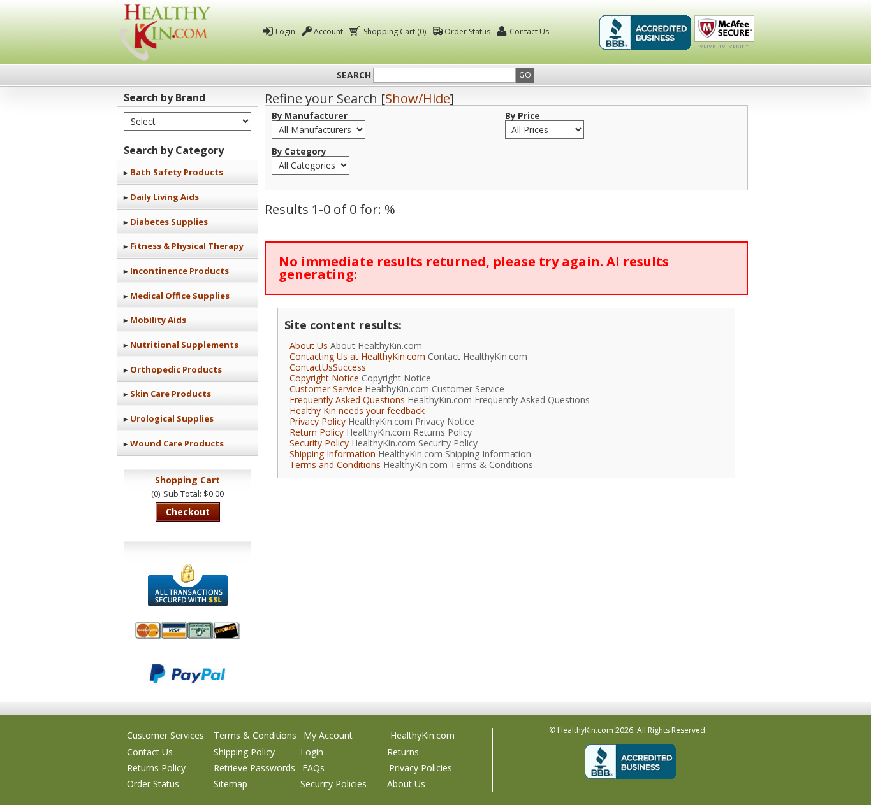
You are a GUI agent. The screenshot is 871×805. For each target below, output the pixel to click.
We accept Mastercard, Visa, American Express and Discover (187, 630)
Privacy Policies (420, 768)
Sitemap (230, 784)
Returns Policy (156, 768)
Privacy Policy (317, 421)
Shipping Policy (244, 752)
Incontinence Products (179, 270)
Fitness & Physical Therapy (187, 246)
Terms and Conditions (335, 465)
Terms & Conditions (255, 735)
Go (525, 74)
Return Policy (316, 432)
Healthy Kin (164, 32)
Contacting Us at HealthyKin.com (357, 356)
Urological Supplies (172, 418)
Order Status (467, 31)
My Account (328, 735)
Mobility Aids (158, 319)
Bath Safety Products (176, 172)
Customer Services (165, 735)
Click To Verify (724, 32)
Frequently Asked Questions (347, 400)
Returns (403, 752)
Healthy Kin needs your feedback (357, 410)
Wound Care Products (177, 443)
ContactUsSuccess (327, 367)
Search (354, 75)
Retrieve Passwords (254, 768)
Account (328, 31)
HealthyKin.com (422, 735)
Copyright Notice (324, 378)
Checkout (188, 512)
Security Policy (319, 443)
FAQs (313, 768)
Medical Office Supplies (180, 295)
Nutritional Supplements (184, 344)
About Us (308, 345)
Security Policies (333, 784)
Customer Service (325, 389)
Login (285, 31)
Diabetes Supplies (169, 221)
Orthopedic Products (176, 369)
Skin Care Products (170, 393)
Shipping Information (332, 454)
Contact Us (529, 31)
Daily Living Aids (164, 197)
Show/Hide (417, 98)
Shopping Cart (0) (394, 31)
